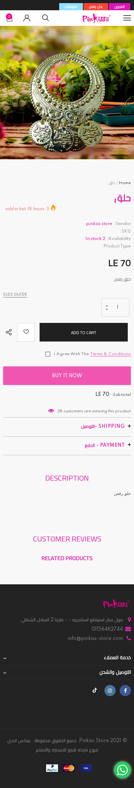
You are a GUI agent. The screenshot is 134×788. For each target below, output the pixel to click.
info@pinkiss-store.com (95, 638)
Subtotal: (121, 395)
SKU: (125, 231)
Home (125, 183)
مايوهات (71, 7)
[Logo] (96, 18)
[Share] (10, 332)
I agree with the (71, 354)
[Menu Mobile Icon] (127, 18)
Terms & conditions (110, 354)
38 (59, 411)
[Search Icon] (45, 18)
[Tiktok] (94, 690)
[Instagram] (110, 690)
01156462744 (107, 629)
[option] (67, 92)
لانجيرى (119, 7)
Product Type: (116, 246)
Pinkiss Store (94, 740)
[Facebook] (125, 690)
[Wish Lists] (26, 332)
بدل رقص (96, 7)
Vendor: (122, 224)
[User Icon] (26, 18)
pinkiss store (99, 224)
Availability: (119, 239)
